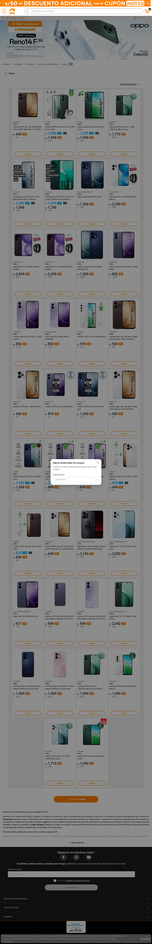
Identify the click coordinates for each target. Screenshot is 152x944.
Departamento (59, 475)
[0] (147, 13)
